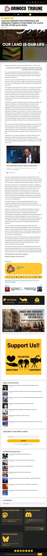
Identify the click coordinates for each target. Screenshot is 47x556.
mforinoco (20, 267)
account (12, 521)
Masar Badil (8, 261)
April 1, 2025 (4, 27)
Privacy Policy (34, 554)
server (32, 519)
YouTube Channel (28, 15)
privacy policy (25, 444)
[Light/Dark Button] (19, 14)
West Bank (7, 282)
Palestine (32, 280)
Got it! (39, 554)
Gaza (19, 280)
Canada (9, 280)
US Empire (37, 280)
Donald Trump (15, 280)
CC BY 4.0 (38, 529)
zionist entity (12, 282)
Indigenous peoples (25, 280)
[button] (14, 15)
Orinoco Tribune (37, 527)
